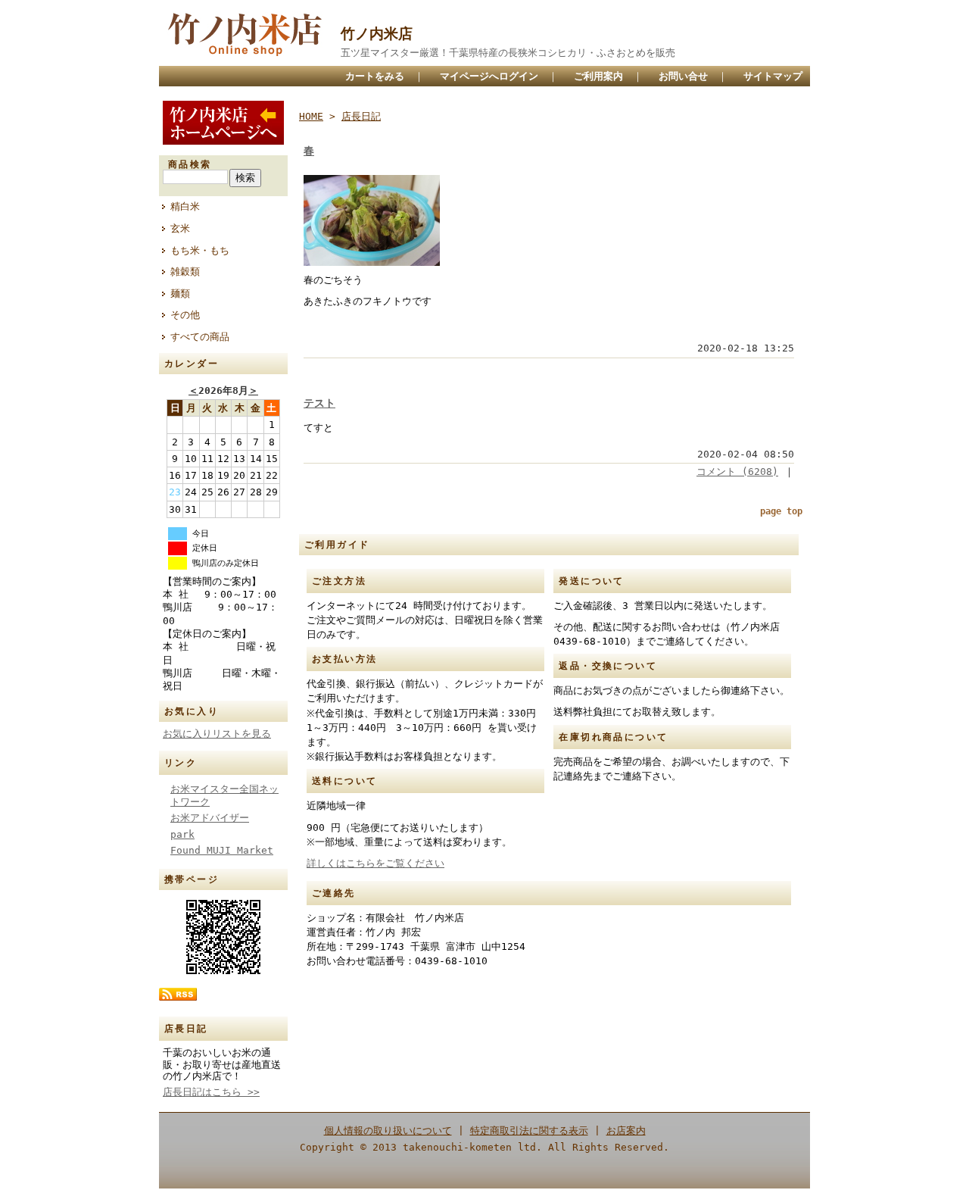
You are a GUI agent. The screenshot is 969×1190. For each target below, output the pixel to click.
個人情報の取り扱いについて (388, 1130)
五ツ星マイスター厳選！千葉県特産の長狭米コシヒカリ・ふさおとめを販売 (508, 52)
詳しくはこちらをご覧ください (375, 863)
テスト (319, 403)
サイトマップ (772, 76)
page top (781, 511)
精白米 (185, 206)
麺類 (180, 293)
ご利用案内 (598, 76)
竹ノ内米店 (377, 33)
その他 (185, 314)
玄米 (180, 228)
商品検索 (190, 164)
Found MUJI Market (221, 850)
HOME (311, 116)
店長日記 (361, 116)
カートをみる (374, 76)
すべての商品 (199, 336)
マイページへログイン (489, 76)
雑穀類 (185, 271)
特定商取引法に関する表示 (529, 1130)
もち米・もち (199, 250)
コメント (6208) (737, 471)
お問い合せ (683, 76)
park (182, 834)
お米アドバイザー (209, 817)
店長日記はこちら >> (211, 1092)
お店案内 (626, 1130)
